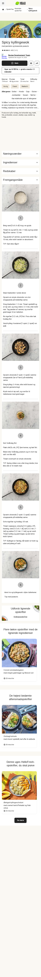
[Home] (3, 9)
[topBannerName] (20, 16)
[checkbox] (2, 50)
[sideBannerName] (20, 134)
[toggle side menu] (3, 3)
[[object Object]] (31, 63)
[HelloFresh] (20, 3)
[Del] (37, 63)
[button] (20, 162)
